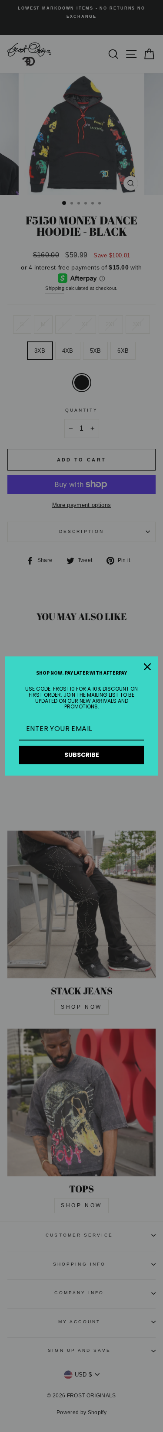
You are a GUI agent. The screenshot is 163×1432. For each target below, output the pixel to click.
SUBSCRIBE (81, 754)
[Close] (147, 666)
